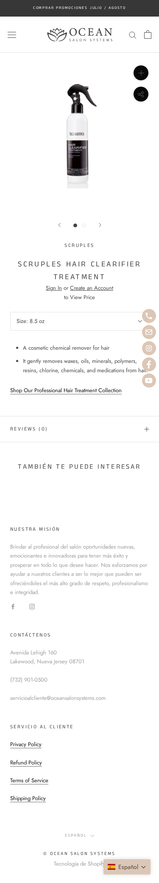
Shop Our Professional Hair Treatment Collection (66, 390)
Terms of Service (29, 780)
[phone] (149, 316)
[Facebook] (13, 606)
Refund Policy (26, 762)
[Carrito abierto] (147, 34)
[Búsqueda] (133, 34)
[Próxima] (100, 225)
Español (76, 835)
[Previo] (59, 225)
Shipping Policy (28, 798)
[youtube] (149, 381)
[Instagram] (32, 606)
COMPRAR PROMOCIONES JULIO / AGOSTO (79, 8)
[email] (149, 332)
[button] (127, 867)
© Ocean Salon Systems (79, 853)
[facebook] (149, 364)
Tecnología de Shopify (79, 864)
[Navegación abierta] (12, 34)
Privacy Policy (26, 744)
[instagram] (149, 348)
